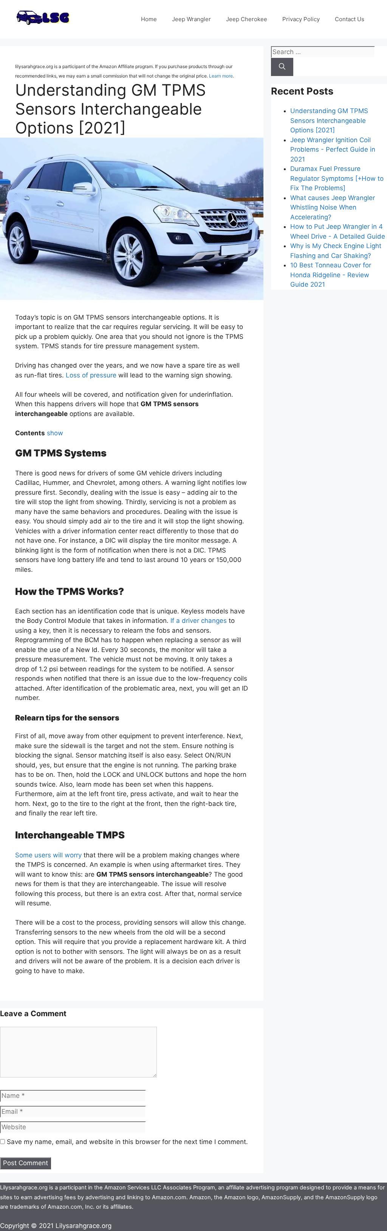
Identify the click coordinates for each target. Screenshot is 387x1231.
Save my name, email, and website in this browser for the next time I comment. (127, 1142)
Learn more (221, 76)
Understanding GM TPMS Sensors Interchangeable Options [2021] (329, 120)
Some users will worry (48, 855)
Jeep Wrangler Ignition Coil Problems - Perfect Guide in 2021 (332, 149)
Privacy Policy (301, 19)
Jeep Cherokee (246, 19)
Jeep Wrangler (191, 19)
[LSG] (43, 25)
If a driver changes (198, 620)
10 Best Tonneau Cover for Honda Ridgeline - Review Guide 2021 (330, 274)
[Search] (282, 67)
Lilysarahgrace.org (83, 1225)
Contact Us (349, 19)
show (55, 433)
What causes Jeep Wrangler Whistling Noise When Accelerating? (332, 207)
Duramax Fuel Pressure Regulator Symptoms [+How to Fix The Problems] (337, 178)
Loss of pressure (91, 375)
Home (149, 19)
